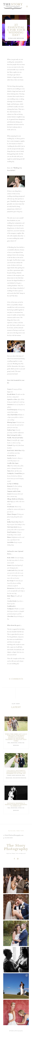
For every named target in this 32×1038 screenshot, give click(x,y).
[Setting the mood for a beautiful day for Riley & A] (16, 1012)
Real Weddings (12, 742)
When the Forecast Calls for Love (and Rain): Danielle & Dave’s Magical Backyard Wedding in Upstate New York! (16, 737)
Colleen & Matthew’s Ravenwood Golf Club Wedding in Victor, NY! (16, 772)
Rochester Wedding (19, 777)
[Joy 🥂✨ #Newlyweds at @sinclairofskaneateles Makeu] (16, 933)
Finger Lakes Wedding (14, 775)
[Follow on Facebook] (14, 858)
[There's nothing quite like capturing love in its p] (16, 907)
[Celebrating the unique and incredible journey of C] (16, 880)
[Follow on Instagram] (17, 858)
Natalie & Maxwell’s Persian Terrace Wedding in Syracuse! (16, 804)
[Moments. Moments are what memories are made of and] (16, 959)
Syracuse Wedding (16, 38)
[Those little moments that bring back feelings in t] (16, 986)
